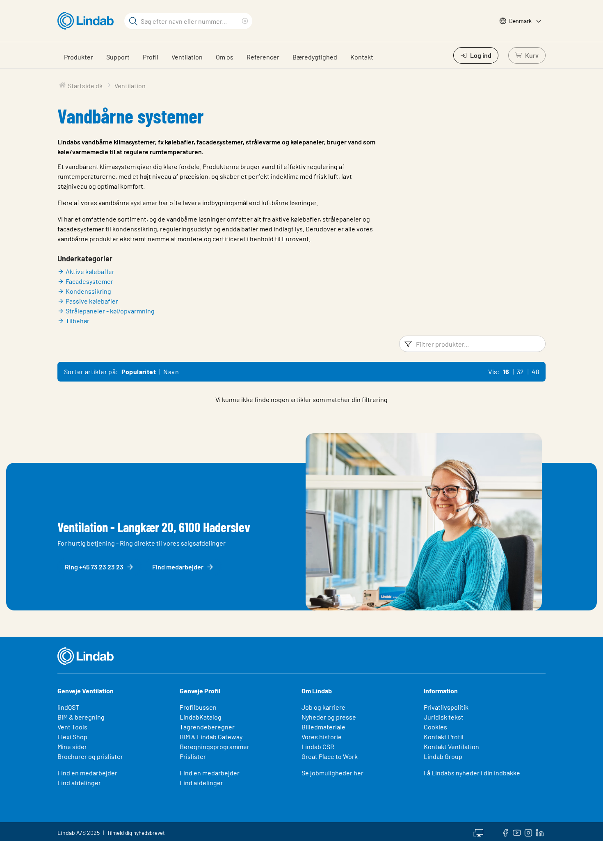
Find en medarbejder (87, 773)
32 (520, 371)
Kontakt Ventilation (451, 746)
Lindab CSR (318, 746)
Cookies (435, 727)
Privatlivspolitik (446, 707)
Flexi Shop (72, 736)
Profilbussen (198, 707)
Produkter (78, 57)
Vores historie (322, 736)
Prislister (193, 756)
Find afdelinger (79, 782)
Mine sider (72, 746)
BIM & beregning (81, 717)
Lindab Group (443, 756)
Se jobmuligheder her (332, 773)
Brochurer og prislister (90, 756)
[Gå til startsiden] (87, 21)
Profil (150, 57)
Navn (171, 371)
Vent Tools (72, 727)
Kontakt (361, 57)
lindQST (68, 707)
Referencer (263, 57)
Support (118, 57)
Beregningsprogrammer (214, 746)
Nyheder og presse (329, 717)
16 (506, 371)
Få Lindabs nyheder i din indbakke (472, 773)
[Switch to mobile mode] (478, 831)
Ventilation (187, 57)
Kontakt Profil (444, 736)
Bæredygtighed (314, 57)
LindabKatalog (201, 717)
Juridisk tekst (444, 717)
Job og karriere (323, 707)
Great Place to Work (330, 756)
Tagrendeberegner (207, 727)
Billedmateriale (323, 727)
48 (535, 371)
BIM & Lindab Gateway (211, 736)
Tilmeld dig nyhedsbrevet (136, 833)
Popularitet (138, 371)
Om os (224, 57)
